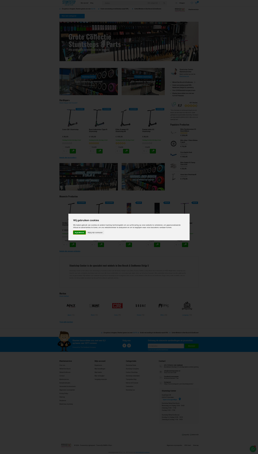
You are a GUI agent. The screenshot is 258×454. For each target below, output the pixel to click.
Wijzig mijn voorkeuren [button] (95, 232)
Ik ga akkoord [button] (79, 232)
